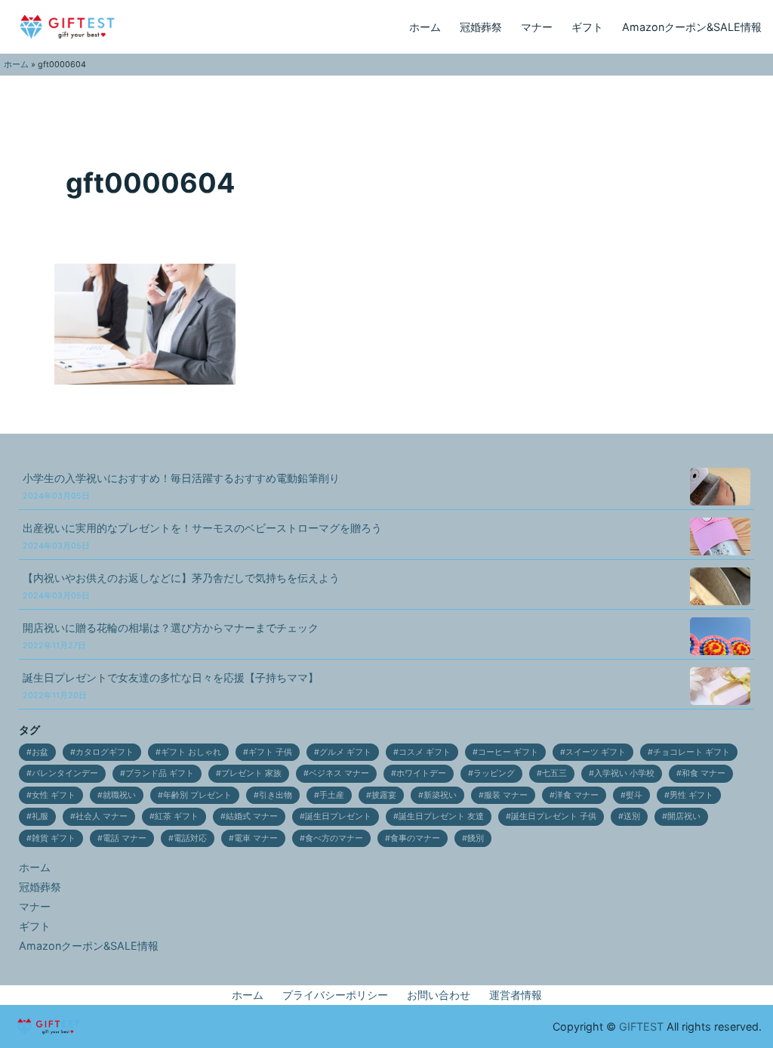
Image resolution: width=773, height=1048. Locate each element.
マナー (537, 26)
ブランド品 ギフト (159, 773)
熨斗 (634, 795)
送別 (632, 816)
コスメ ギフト (425, 752)
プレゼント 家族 (251, 773)
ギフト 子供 (270, 752)
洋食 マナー (577, 795)
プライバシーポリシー (335, 994)
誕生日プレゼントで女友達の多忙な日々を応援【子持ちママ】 (171, 685)
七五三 (554, 773)
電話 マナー (124, 838)
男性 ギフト (691, 795)
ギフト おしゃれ (191, 752)
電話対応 (190, 838)
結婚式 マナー (252, 816)
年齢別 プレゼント (197, 795)
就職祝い (119, 795)
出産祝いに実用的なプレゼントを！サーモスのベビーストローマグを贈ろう (202, 536)
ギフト (587, 26)
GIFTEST (641, 1026)
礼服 (40, 816)
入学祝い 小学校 (624, 773)
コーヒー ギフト (508, 752)
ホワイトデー (421, 773)
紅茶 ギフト (177, 816)
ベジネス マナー (339, 773)
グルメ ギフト (345, 752)
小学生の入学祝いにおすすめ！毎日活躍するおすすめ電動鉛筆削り (181, 486)
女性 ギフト (53, 795)
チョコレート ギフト (691, 752)
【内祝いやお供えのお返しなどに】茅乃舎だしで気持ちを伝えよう (181, 586)
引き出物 (275, 795)
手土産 (331, 795)
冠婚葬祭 (481, 26)
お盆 (40, 752)
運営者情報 (515, 994)
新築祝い (440, 795)
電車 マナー (256, 838)
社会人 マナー (101, 816)
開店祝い (684, 816)
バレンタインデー (65, 773)
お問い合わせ (438, 994)
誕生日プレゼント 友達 (441, 816)
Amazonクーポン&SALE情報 (692, 26)
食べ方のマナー (334, 838)
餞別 (475, 838)
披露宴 (383, 795)
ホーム (425, 26)
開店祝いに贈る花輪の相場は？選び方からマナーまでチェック (171, 636)
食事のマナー (415, 838)
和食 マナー (703, 773)
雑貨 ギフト (53, 838)
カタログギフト (104, 752)
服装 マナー (506, 795)
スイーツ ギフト (595, 752)
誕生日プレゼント (338, 816)
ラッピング (494, 773)
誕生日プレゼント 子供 (553, 816)
